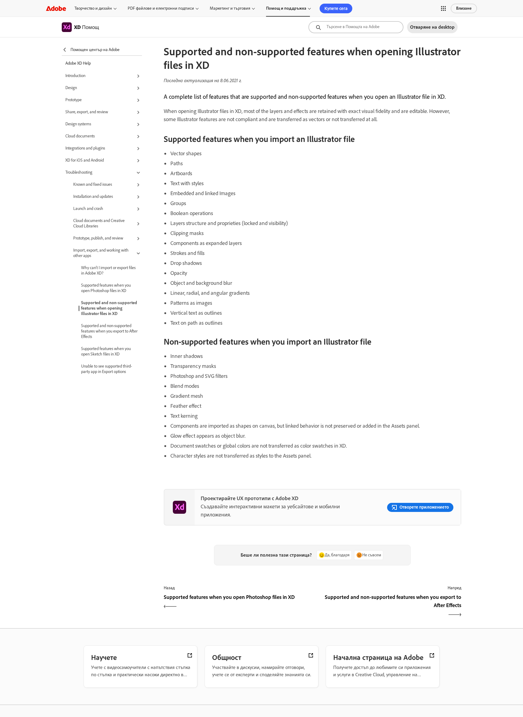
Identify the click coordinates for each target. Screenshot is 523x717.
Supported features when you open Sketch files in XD (106, 351)
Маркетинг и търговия (230, 8)
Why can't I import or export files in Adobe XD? (108, 270)
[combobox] (355, 27)
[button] (443, 8)
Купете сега (335, 8)
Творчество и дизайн (93, 8)
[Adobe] (56, 8)
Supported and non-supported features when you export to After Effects (109, 331)
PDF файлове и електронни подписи (161, 8)
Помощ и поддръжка (286, 8)
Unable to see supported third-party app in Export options (106, 369)
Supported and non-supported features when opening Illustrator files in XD (109, 308)
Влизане (464, 8)
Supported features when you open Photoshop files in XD (106, 288)
